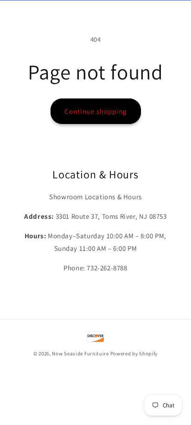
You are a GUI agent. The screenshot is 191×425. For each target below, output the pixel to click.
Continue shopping (95, 111)
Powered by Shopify (134, 353)
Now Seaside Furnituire (80, 353)
